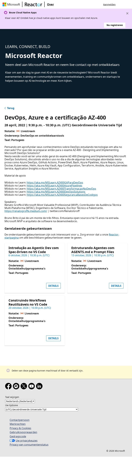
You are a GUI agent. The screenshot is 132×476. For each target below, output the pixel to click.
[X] (24, 387)
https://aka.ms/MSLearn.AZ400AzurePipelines (54, 185)
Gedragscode (18, 436)
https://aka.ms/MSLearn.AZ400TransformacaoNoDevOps (61, 188)
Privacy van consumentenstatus (29, 444)
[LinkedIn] (40, 387)
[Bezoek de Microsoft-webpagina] (12, 4)
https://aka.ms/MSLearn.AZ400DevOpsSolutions (56, 191)
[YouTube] (32, 387)
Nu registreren (115, 25)
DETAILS (53, 286)
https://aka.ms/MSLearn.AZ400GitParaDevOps (55, 182)
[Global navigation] (121, 4)
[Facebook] (9, 387)
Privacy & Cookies (20, 428)
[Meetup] (17, 387)
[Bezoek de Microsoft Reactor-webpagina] (33, 4)
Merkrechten (18, 424)
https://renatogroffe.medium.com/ (26, 211)
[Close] (127, 13)
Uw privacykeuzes (27, 440)
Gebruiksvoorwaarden (23, 432)
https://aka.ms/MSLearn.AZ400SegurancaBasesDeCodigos (62, 195)
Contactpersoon (19, 420)
